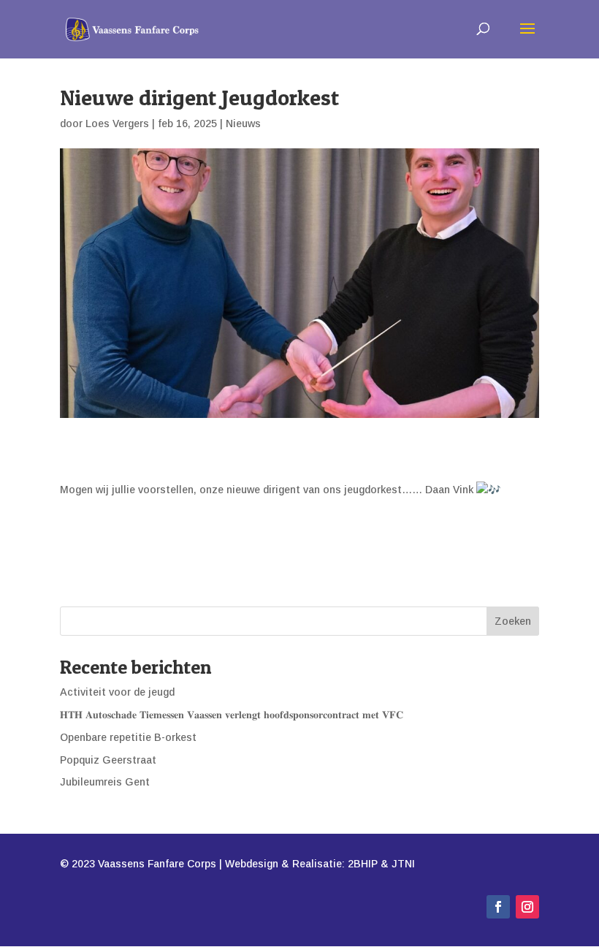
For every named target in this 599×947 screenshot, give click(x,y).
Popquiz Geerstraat (108, 760)
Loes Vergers (117, 123)
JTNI (403, 864)
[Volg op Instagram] (527, 907)
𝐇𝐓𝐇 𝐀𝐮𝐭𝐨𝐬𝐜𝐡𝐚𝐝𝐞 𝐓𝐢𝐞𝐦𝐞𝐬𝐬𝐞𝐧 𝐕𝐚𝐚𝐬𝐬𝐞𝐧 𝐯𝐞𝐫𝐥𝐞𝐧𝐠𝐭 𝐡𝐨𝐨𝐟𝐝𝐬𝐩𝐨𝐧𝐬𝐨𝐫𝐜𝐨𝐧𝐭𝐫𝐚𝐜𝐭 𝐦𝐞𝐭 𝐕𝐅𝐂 (231, 714)
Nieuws (243, 123)
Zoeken (513, 621)
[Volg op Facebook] (498, 907)
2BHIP (363, 864)
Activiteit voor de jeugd (117, 692)
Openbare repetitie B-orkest (128, 737)
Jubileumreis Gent (105, 782)
